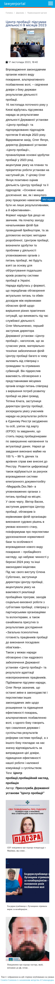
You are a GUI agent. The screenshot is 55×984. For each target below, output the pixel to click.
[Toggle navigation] (50, 3)
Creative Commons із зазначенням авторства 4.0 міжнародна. (27, 980)
